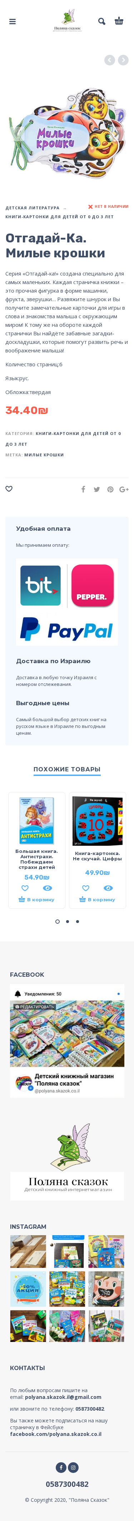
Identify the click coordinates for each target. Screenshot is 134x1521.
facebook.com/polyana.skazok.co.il (55, 1434)
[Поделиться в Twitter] (94, 489)
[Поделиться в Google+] (122, 489)
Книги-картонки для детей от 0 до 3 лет (59, 216)
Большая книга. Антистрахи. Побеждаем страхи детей (36, 859)
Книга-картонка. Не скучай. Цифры (97, 855)
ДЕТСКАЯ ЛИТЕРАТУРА (32, 207)
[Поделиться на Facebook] (81, 489)
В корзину (40, 899)
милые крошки (44, 454)
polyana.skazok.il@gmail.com (63, 1397)
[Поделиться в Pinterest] (108, 489)
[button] (57, 921)
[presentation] (17, 134)
